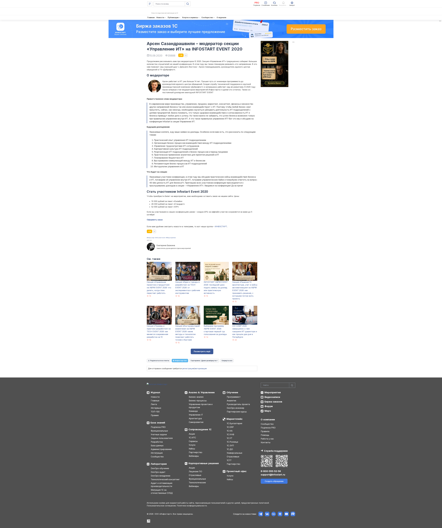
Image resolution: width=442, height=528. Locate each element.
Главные (155, 400)
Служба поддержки (276, 451)
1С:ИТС (192, 437)
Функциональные (159, 431)
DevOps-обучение (160, 468)
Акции (192, 434)
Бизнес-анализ (196, 397)
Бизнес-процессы (198, 400)
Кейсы (192, 448)
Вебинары (194, 456)
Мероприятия (273, 392)
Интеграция (157, 453)
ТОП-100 (155, 411)
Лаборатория (159, 464)
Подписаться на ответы (159, 360)
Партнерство (195, 452)
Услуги (192, 445)
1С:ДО (230, 449)
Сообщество (157, 456)
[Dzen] (280, 514)
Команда (193, 411)
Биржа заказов (273, 401)
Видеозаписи (272, 397)
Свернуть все (227, 360)
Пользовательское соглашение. (161, 505)
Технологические (197, 482)
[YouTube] (286, 514)
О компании (268, 419)
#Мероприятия (171, 237)
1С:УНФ (230, 434)
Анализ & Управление (202, 392)
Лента (154, 404)
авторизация (201, 368)
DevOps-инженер (235, 408)
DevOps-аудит (158, 472)
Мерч (268, 411)
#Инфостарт (151, 237)
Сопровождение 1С (200, 429)
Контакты (265, 442)
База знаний (158, 422)
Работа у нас (267, 439)
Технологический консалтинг (165, 479)
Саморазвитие (196, 422)
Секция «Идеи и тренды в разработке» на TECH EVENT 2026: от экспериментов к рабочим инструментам (187, 287)
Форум (269, 406)
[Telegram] (260, 514)
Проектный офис (237, 471)
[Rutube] (293, 514)
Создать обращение (274, 481)
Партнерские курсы (237, 411)
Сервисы (193, 441)
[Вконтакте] (267, 514)
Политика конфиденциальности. (192, 505)
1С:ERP (230, 427)
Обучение (232, 392)
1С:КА (230, 431)
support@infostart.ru (273, 474)
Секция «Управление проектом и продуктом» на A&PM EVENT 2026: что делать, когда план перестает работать (159, 287)
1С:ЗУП (230, 445)
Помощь (265, 435)
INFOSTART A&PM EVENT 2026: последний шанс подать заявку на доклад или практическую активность (216, 287)
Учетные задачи (159, 434)
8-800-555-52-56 (271, 471)
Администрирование (161, 449)
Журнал (155, 392)
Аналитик (231, 400)
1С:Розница (232, 442)
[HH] (273, 514)
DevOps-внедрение (160, 476)
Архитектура (195, 418)
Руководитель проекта (238, 404)
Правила (265, 431)
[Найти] (292, 385)
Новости (155, 397)
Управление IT (196, 415)
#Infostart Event (160, 237)
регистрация (188, 368)
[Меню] (149, 3)
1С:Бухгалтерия (234, 423)
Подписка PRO (158, 427)
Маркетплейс (235, 419)
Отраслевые (195, 475)
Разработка (157, 442)
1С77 (229, 460)
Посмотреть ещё (202, 351)
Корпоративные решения (204, 463)
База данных (157, 445)
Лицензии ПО (195, 471)
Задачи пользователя (162, 438)
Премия (155, 415)
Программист (234, 397)
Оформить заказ (155, 220)
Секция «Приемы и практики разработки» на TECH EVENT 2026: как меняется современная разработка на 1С (159, 331)
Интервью (156, 408)
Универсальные (234, 453)
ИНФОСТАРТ (221, 226)
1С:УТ (229, 438)
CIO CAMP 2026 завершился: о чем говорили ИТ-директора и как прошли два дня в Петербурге (244, 331)
